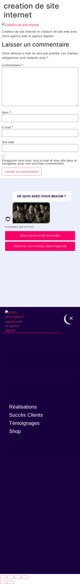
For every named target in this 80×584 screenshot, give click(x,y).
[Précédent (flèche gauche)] (3, 582)
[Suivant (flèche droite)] (10, 582)
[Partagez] (18, 577)
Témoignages (24, 423)
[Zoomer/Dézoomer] (3, 577)
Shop (15, 431)
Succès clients (26, 415)
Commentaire (12, 65)
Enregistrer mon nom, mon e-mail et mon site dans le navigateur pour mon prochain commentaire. (39, 162)
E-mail (7, 127)
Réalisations (23, 407)
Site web (8, 142)
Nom (6, 112)
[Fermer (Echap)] (25, 577)
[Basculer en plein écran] (10, 577)
